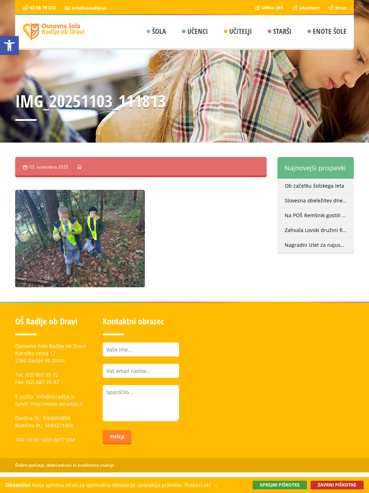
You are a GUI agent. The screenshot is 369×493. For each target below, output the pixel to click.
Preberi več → (201, 484)
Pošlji (117, 436)
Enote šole (330, 31)
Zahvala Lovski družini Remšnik (319, 230)
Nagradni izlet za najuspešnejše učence (319, 244)
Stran (340, 8)
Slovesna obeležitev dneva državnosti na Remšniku (319, 200)
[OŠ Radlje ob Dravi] (53, 31)
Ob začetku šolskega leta (314, 185)
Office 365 (272, 8)
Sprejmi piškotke (280, 485)
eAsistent (308, 8)
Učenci (197, 31)
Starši (282, 31)
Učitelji (240, 31)
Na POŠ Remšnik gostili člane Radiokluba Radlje (319, 215)
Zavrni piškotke (337, 485)
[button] (9, 45)
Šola (159, 31)
